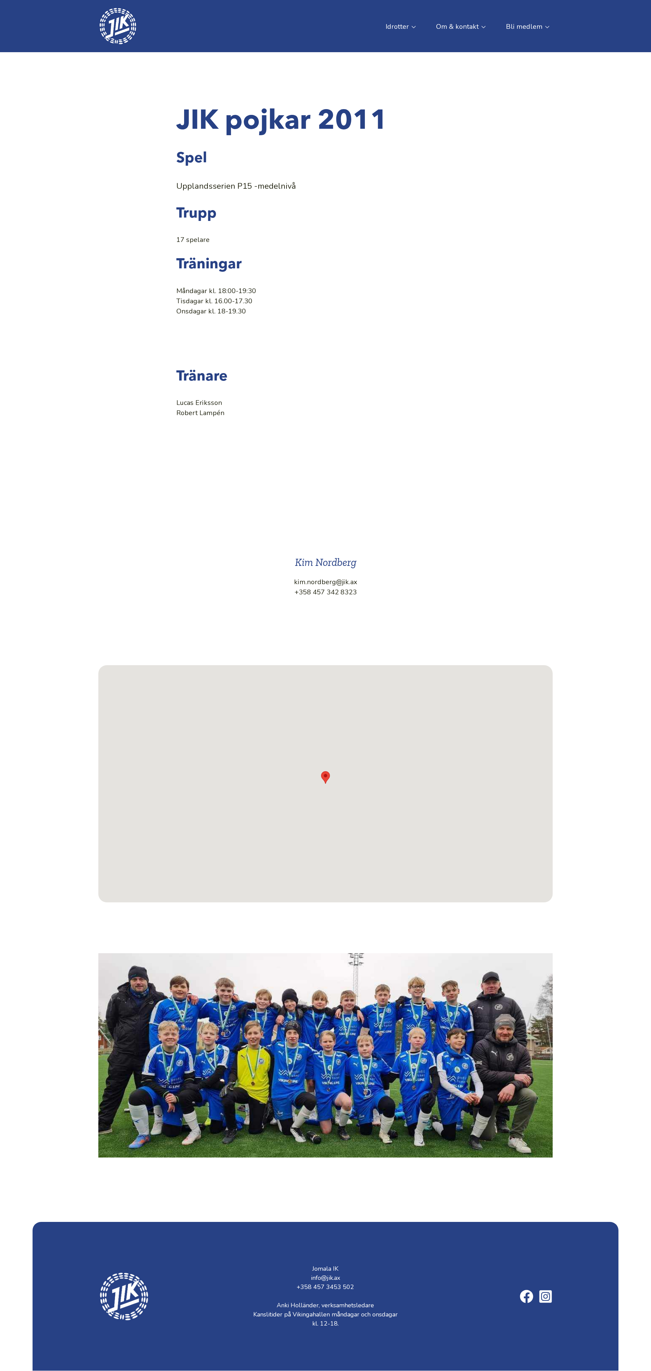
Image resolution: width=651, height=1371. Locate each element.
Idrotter (392, 29)
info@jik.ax (325, 1278)
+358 (325, 1287)
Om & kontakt (452, 29)
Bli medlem (519, 29)
